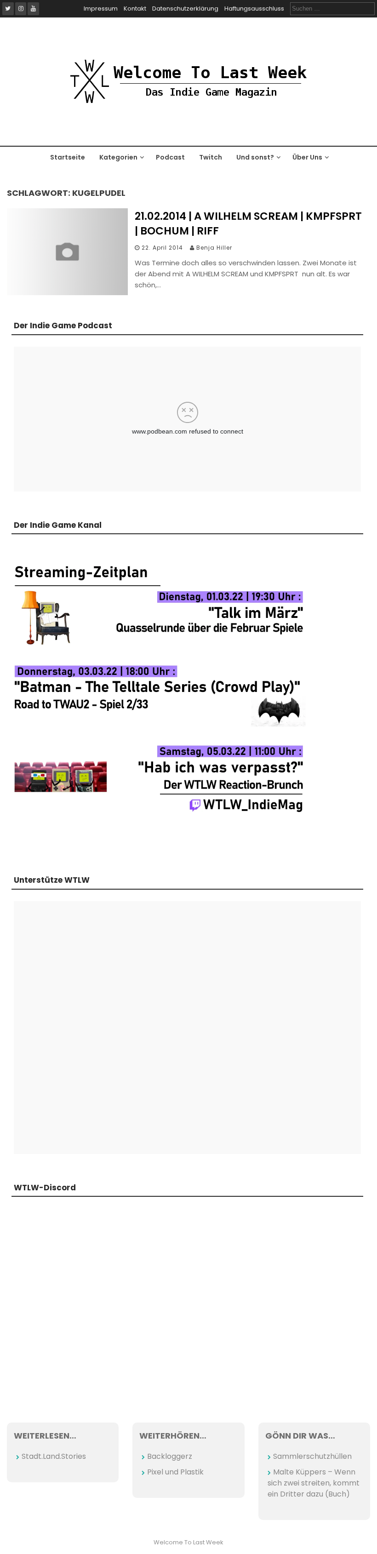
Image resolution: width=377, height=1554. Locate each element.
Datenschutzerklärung (185, 8)
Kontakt (135, 8)
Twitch (210, 157)
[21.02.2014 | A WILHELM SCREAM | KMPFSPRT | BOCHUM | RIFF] (67, 292)
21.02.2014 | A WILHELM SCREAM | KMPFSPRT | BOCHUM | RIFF (248, 223)
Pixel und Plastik (175, 1472)
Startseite (67, 157)
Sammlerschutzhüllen (312, 1456)
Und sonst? (255, 157)
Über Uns (307, 157)
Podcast (170, 157)
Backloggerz (169, 1456)
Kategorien (118, 157)
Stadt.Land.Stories (54, 1456)
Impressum (101, 8)
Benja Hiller (214, 247)
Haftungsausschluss (254, 8)
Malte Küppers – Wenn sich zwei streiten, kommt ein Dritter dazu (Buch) (314, 1483)
